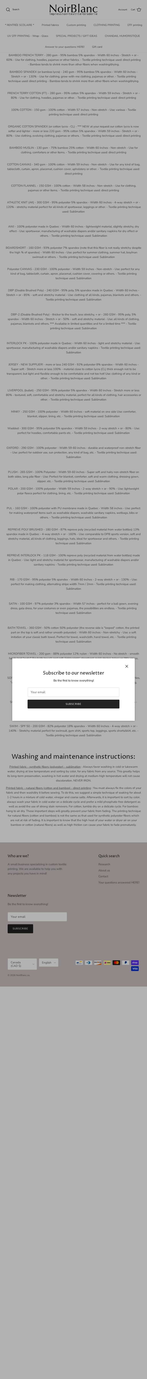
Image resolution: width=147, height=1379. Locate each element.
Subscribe (73, 704)
